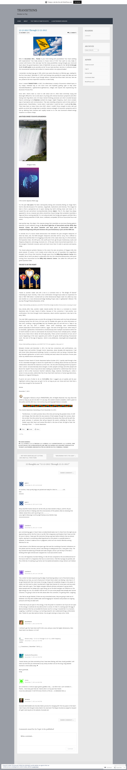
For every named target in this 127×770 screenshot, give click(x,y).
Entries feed (88, 73)
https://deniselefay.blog (40, 402)
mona (26, 680)
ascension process (36, 445)
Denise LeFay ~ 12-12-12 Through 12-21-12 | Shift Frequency (43, 638)
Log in (87, 69)
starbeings (59, 447)
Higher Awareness (25, 441)
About (26, 21)
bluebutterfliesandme (31, 655)
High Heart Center (64, 445)
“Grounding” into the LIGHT (65, 456)
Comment (70, 748)
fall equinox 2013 (53, 445)
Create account (89, 65)
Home (19, 21)
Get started (77, 2)
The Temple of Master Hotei (40, 21)
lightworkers (28, 447)
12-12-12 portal (24, 443)
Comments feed (89, 77)
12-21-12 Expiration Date (55, 443)
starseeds (65, 447)
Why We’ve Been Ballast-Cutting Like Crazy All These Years (31, 457)
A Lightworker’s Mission (59, 21)
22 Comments (72, 32)
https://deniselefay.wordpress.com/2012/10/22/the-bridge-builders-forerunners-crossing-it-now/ (47, 305)
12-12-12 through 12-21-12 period (38, 443)
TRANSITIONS (27, 10)
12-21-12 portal (67, 443)
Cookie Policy (35, 767)
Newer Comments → (67, 473)
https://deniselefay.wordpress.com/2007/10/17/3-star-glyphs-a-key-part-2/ (41, 344)
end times (45, 445)
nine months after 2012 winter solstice (44, 447)
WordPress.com (89, 81)
